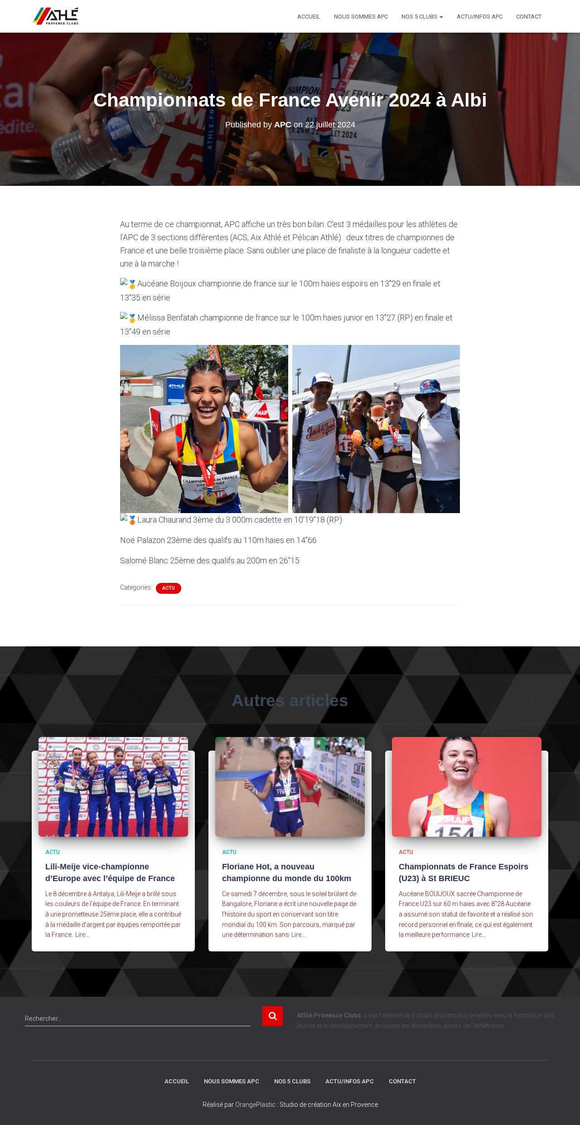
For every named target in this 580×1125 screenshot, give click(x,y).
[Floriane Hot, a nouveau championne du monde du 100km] (290, 786)
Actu (168, 588)
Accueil (308, 16)
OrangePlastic (255, 1104)
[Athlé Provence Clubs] (59, 16)
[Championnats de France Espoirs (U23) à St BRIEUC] (466, 786)
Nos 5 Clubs (420, 16)
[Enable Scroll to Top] (562, 1107)
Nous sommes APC (361, 16)
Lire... (82, 934)
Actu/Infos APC (480, 16)
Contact (528, 16)
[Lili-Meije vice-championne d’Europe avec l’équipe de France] (113, 786)
